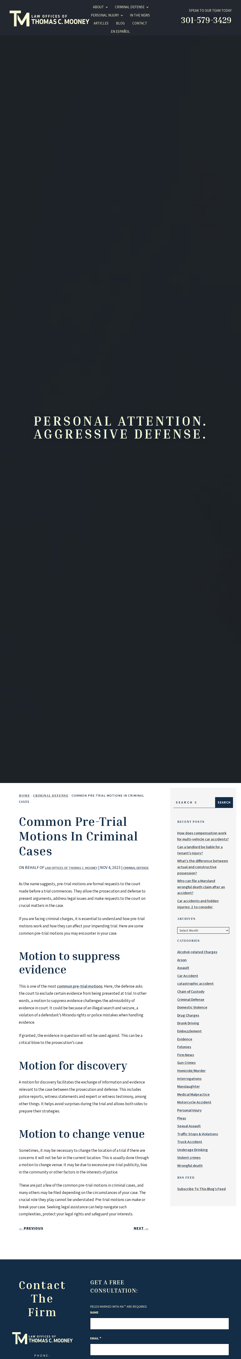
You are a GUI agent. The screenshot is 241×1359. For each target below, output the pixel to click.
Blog (120, 23)
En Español (120, 31)
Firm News (185, 1054)
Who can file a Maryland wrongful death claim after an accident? (201, 886)
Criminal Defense (136, 868)
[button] (215, 1346)
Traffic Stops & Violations (197, 1134)
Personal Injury (105, 15)
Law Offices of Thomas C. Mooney (71, 868)
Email (95, 1338)
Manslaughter (188, 1086)
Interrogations (189, 1078)
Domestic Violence (192, 1007)
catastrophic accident (195, 983)
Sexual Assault (189, 1126)
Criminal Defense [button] (130, 7)
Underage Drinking (192, 1149)
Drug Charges (188, 1015)
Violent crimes (189, 1157)
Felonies (184, 1046)
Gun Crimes (186, 1062)
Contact (139, 23)
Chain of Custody (191, 991)
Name (94, 1312)
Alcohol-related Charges (197, 951)
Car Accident (187, 975)
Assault (183, 967)
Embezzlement (189, 1031)
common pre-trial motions (80, 986)
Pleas (181, 1118)
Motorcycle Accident (194, 1102)
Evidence (184, 1039)
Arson (182, 959)
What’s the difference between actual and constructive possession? (202, 866)
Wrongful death (190, 1165)
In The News (140, 15)
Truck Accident (189, 1141)
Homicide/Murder (191, 1070)
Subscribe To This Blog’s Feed (201, 1188)
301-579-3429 (206, 20)
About (98, 7)
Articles (101, 23)
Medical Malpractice (193, 1094)
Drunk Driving (188, 1023)
